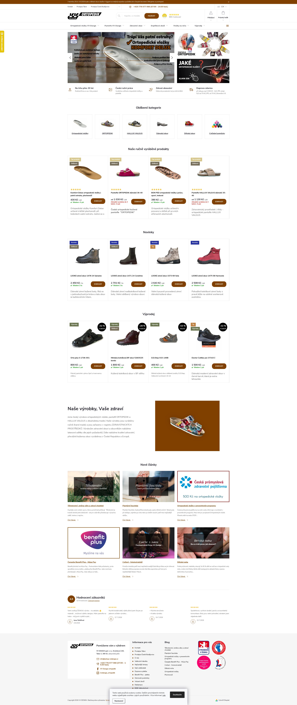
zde (164, 695)
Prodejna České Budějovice (100, 7)
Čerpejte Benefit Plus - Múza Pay (176, 662)
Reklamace (138, 685)
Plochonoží (169, 675)
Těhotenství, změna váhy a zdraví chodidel (176, 649)
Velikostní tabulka (141, 661)
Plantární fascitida (171, 653)
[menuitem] (85, 25)
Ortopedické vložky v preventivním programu (177, 657)
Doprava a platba (141, 671)
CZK (222, 7)
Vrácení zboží (139, 681)
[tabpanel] (88, 187)
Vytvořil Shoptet (224, 700)
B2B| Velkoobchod (141, 688)
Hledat (151, 16)
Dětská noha (169, 668)
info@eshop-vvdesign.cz (109, 659)
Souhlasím (177, 694)
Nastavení (119, 701)
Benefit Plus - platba (142, 675)
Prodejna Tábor (82, 7)
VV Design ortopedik (108, 669)
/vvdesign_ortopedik (107, 673)
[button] (70, 57)
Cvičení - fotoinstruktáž (173, 665)
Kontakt (70, 7)
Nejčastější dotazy (141, 665)
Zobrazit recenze (94, 601)
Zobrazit (98, 201)
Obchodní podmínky (142, 678)
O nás (137, 658)
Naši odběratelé (140, 668)
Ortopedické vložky (172, 671)
